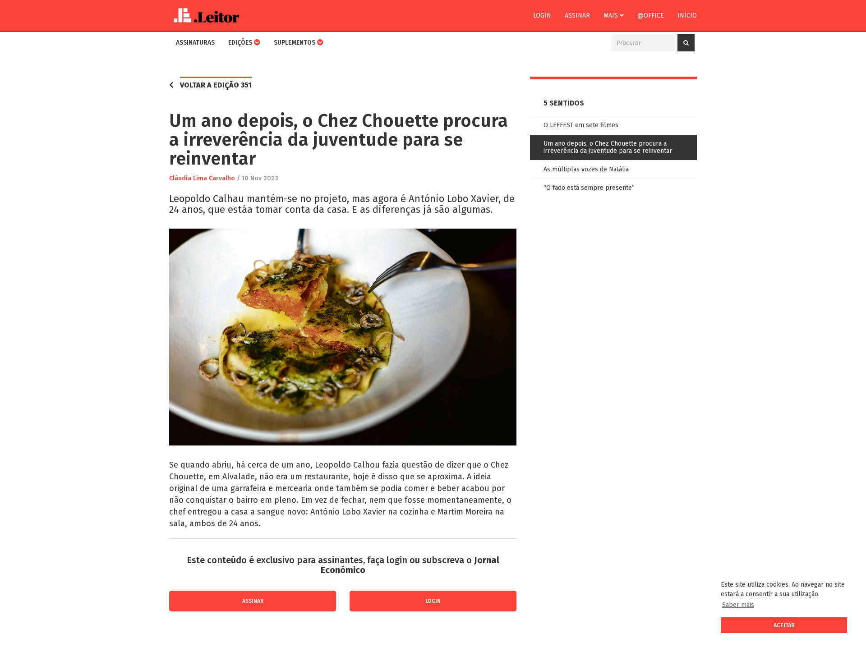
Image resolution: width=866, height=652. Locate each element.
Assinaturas (195, 42)
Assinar (577, 15)
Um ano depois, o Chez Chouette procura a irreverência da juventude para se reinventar (608, 147)
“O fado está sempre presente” (589, 188)
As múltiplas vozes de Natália (586, 169)
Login (542, 15)
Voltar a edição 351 (216, 85)
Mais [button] (611, 15)
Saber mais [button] (738, 605)
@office (650, 15)
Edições (241, 42)
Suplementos (295, 42)
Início (687, 15)
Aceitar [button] (784, 625)
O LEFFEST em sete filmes (581, 125)
